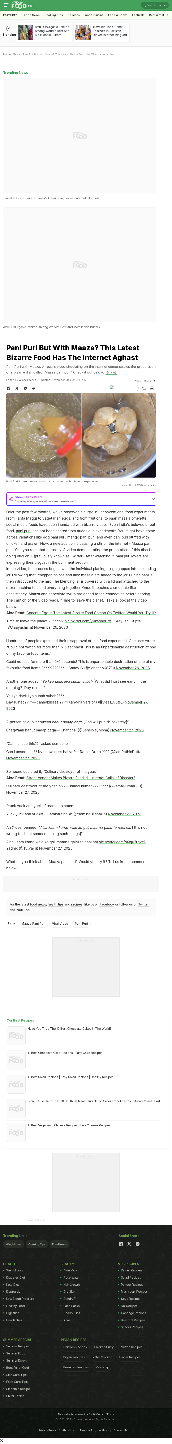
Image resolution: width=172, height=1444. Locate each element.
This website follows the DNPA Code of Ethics (86, 1414)
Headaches (14, 1320)
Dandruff (70, 1298)
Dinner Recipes (131, 1270)
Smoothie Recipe (18, 1389)
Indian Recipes (73, 1340)
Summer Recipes (18, 1346)
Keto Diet (12, 1284)
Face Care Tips (17, 1381)
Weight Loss (14, 1244)
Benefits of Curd (17, 1367)
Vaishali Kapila (27, 379)
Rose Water (72, 1277)
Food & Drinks (118, 15)
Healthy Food (15, 1306)
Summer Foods (16, 1353)
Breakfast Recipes (76, 1367)
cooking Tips (53, 15)
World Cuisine (94, 15)
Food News (32, 15)
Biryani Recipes (74, 1357)
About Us (68, 1430)
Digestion (12, 1313)
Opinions (74, 15)
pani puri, (23, 531)
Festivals (138, 15)
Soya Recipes (130, 1298)
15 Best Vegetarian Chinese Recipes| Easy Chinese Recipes (69, 1125)
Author (103, 1430)
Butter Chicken (102, 1357)
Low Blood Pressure (20, 1298)
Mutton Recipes (131, 1347)
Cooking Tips (37, 1244)
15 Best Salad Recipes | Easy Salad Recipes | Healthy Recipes (70, 1077)
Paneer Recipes (132, 1284)
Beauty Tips (72, 1313)
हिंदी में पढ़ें (111, 372)
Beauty (67, 1264)
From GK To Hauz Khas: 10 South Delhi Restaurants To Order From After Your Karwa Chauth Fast (94, 1101)
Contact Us (120, 1430)
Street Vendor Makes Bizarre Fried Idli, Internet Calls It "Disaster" (80, 778)
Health (10, 1264)
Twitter (143, 904)
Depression (14, 1291)
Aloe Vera (70, 1270)
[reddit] (33, 388)
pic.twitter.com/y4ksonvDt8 (88, 621)
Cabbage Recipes (133, 1313)
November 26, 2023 (51, 627)
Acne (67, 1320)
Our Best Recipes (20, 1020)
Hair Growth (72, 1284)
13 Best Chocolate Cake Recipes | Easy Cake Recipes (65, 1053)
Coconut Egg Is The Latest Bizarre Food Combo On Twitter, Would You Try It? (91, 613)
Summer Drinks (16, 1360)
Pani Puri (81, 923)
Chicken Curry (104, 1347)
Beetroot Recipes (133, 1320)
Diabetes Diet (15, 1277)
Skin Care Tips (16, 1375)
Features (10, 15)
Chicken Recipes (75, 1347)
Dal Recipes (129, 1306)
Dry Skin (69, 1291)
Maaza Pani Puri (33, 923)
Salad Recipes (131, 1277)
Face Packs (72, 1306)
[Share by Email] (143, 388)
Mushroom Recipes (134, 1291)
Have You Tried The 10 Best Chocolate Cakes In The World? (69, 1028)
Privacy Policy (47, 1430)
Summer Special (17, 1340)
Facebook (106, 904)
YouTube (22, 910)
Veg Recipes (128, 1264)
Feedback (86, 1430)
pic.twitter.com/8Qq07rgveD (122, 842)
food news (38, 904)
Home (7, 54)
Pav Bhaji (102, 1367)
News (16, 54)
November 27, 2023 (127, 730)
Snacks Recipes (132, 1327)
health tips (56, 904)
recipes (76, 904)
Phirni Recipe (15, 1396)
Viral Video (60, 923)
